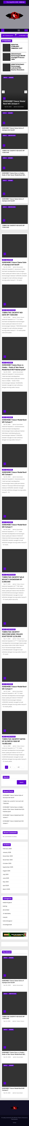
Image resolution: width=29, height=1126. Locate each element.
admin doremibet (18, 107)
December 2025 (8, 856)
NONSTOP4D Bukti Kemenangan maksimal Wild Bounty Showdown (17, 67)
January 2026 (7, 852)
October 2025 (7, 863)
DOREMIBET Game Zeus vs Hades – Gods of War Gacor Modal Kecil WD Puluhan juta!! (13, 175)
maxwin (5, 917)
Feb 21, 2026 (7, 317)
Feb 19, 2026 (8, 107)
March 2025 (6, 889)
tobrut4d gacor (11, 135)
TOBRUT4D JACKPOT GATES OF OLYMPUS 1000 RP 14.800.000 (13, 741)
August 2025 (6, 871)
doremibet (11, 77)
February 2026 (7, 849)
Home (14, 1122)
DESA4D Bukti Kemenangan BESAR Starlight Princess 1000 (18, 56)
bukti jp (5, 77)
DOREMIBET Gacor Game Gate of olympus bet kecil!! (13, 129)
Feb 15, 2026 (7, 691)
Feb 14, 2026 (7, 746)
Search (6, 777)
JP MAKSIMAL (7, 913)
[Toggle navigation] (19, 30)
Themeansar (14, 1119)
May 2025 (6, 882)
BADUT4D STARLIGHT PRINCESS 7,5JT (16, 46)
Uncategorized (7, 925)
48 (18, 767)
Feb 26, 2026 (7, 267)
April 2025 (6, 885)
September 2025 (8, 867)
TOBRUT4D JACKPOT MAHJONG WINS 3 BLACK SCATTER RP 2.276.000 (12, 634)
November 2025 (8, 860)
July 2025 (5, 874)
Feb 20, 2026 (7, 372)
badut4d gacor (7, 902)
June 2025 (6, 878)
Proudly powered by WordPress (9, 1117)
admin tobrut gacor (18, 317)
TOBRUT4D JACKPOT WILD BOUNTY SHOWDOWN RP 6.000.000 (13, 579)
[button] (22, 30)
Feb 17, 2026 (7, 584)
